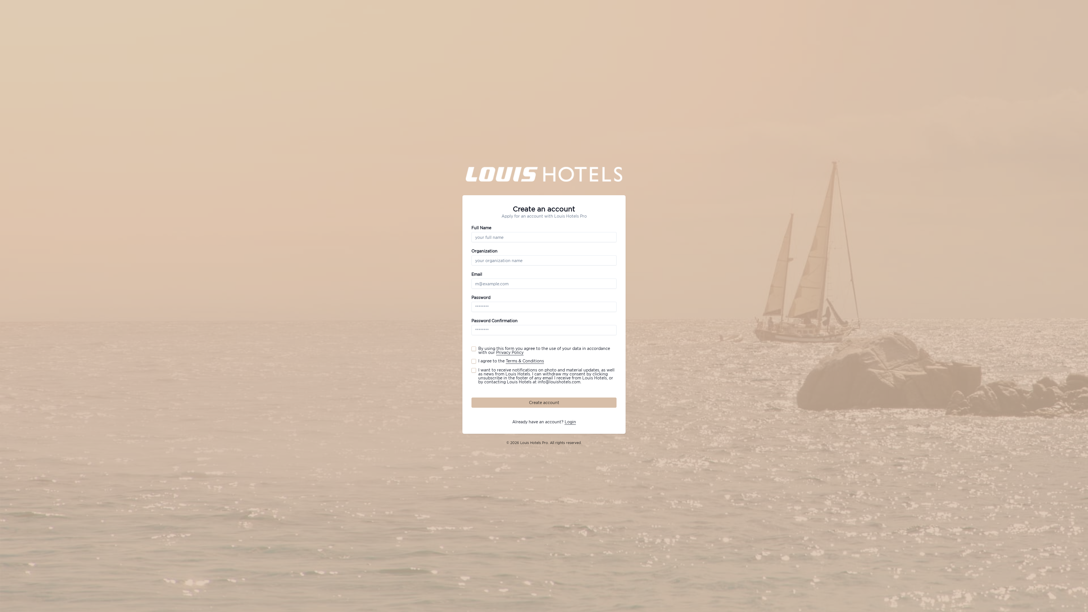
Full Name (481, 228)
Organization (484, 251)
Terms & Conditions (525, 361)
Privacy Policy (510, 352)
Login (570, 422)
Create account (544, 402)
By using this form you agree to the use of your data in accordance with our (544, 350)
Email (476, 274)
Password (480, 297)
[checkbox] (473, 349)
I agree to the (511, 361)
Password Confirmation (494, 321)
